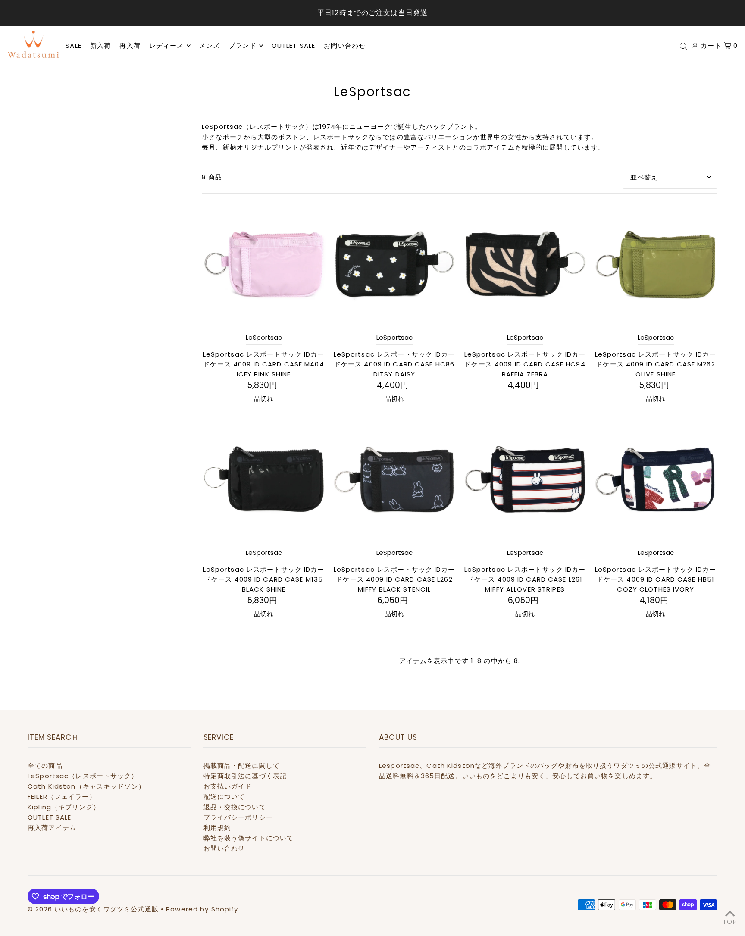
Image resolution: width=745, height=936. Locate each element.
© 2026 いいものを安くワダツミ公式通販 (93, 909)
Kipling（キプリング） (64, 806)
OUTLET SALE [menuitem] (293, 45)
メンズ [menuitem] (209, 45)
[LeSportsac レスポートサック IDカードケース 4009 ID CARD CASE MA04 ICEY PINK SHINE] (264, 264)
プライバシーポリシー (238, 817)
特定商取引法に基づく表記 (245, 775)
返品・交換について (234, 806)
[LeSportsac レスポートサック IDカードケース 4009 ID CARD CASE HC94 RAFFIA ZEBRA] (525, 264)
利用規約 (217, 827)
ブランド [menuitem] (243, 45)
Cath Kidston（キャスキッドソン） (86, 786)
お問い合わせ (224, 848)
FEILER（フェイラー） (62, 796)
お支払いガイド (227, 786)
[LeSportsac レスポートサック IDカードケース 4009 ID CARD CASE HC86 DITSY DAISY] (394, 264)
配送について (224, 796)
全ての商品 (45, 765)
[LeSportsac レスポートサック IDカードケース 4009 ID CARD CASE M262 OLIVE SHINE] (655, 264)
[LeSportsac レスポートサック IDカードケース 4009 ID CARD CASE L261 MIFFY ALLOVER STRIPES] (525, 479)
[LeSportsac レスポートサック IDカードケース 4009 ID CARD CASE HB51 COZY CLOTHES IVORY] (655, 479)
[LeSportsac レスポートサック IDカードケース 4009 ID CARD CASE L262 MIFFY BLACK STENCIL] (394, 479)
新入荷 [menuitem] (100, 45)
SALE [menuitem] (73, 45)
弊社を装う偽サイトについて (248, 837)
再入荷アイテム (52, 827)
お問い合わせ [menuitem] (345, 45)
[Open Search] (683, 45)
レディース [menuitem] (166, 45)
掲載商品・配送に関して (241, 765)
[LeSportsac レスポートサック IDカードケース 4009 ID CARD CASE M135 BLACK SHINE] (264, 479)
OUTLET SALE (49, 817)
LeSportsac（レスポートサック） (83, 775)
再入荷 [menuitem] (129, 45)
